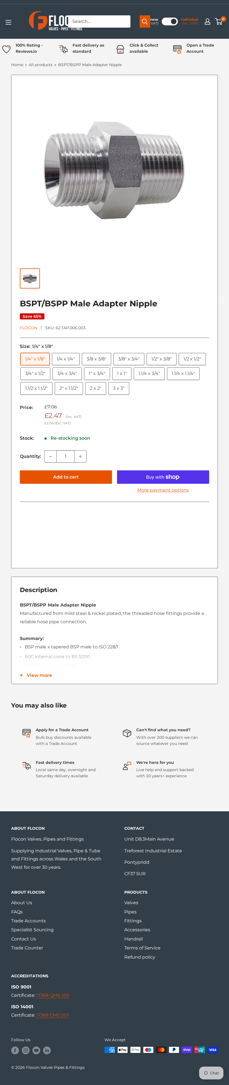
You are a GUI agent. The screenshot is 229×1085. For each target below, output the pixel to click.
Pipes (130, 912)
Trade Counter (27, 948)
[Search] (145, 21)
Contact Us (23, 939)
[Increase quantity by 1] (80, 456)
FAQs (17, 912)
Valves (131, 902)
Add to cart (66, 477)
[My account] (207, 21)
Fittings (133, 920)
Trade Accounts (28, 920)
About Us (21, 902)
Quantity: (30, 456)
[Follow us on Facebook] (15, 1050)
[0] (218, 21)
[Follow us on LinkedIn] (47, 1050)
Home (17, 64)
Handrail (133, 939)
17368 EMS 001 (52, 1015)
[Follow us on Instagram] (26, 1050)
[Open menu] (8, 22)
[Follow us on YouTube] (36, 1050)
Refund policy (139, 957)
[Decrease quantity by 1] (50, 456)
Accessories (137, 929)
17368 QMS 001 (52, 995)
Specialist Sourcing (32, 929)
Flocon (28, 327)
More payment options (163, 490)
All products (41, 64)
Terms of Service (142, 948)
